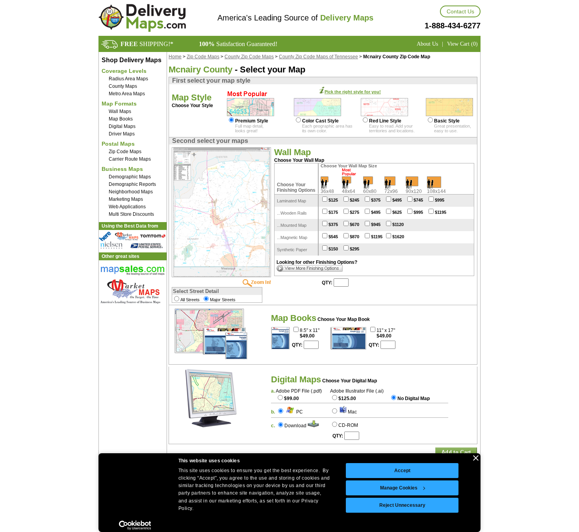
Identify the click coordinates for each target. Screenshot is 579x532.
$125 (333, 200)
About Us (427, 44)
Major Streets (223, 299)
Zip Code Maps (125, 151)
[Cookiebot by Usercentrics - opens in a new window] (134, 525)
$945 (375, 224)
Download (295, 425)
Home (175, 56)
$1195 (440, 212)
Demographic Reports (132, 184)
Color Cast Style (320, 121)
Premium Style (251, 121)
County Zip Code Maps (249, 56)
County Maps (123, 86)
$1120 (398, 224)
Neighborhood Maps (131, 192)
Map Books (121, 119)
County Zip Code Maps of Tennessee (318, 56)
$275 (354, 212)
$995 (439, 200)
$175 (333, 212)
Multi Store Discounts (131, 214)
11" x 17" (386, 330)
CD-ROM (348, 425)
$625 (397, 212)
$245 (354, 200)
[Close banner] (476, 458)
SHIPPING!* (147, 44)
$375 (375, 200)
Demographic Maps (130, 177)
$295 (354, 249)
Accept (402, 470)
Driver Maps (122, 134)
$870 (354, 236)
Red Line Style (385, 121)
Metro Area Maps (127, 93)
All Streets (190, 299)
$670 (354, 224)
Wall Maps (120, 111)
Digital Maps (122, 126)
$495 (397, 200)
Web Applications (127, 206)
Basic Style (447, 121)
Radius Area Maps (128, 79)
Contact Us (460, 11)
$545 (333, 236)
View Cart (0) (462, 44)
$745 (418, 200)
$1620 (398, 236)
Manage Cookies (399, 488)
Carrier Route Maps (130, 159)
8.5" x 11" (309, 330)
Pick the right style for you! (353, 91)
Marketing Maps (126, 199)
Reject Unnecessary (402, 505)
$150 (333, 249)
